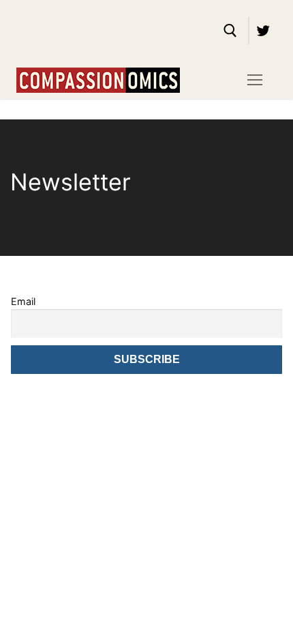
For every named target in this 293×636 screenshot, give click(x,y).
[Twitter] (262, 30)
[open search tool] (230, 31)
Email (23, 301)
